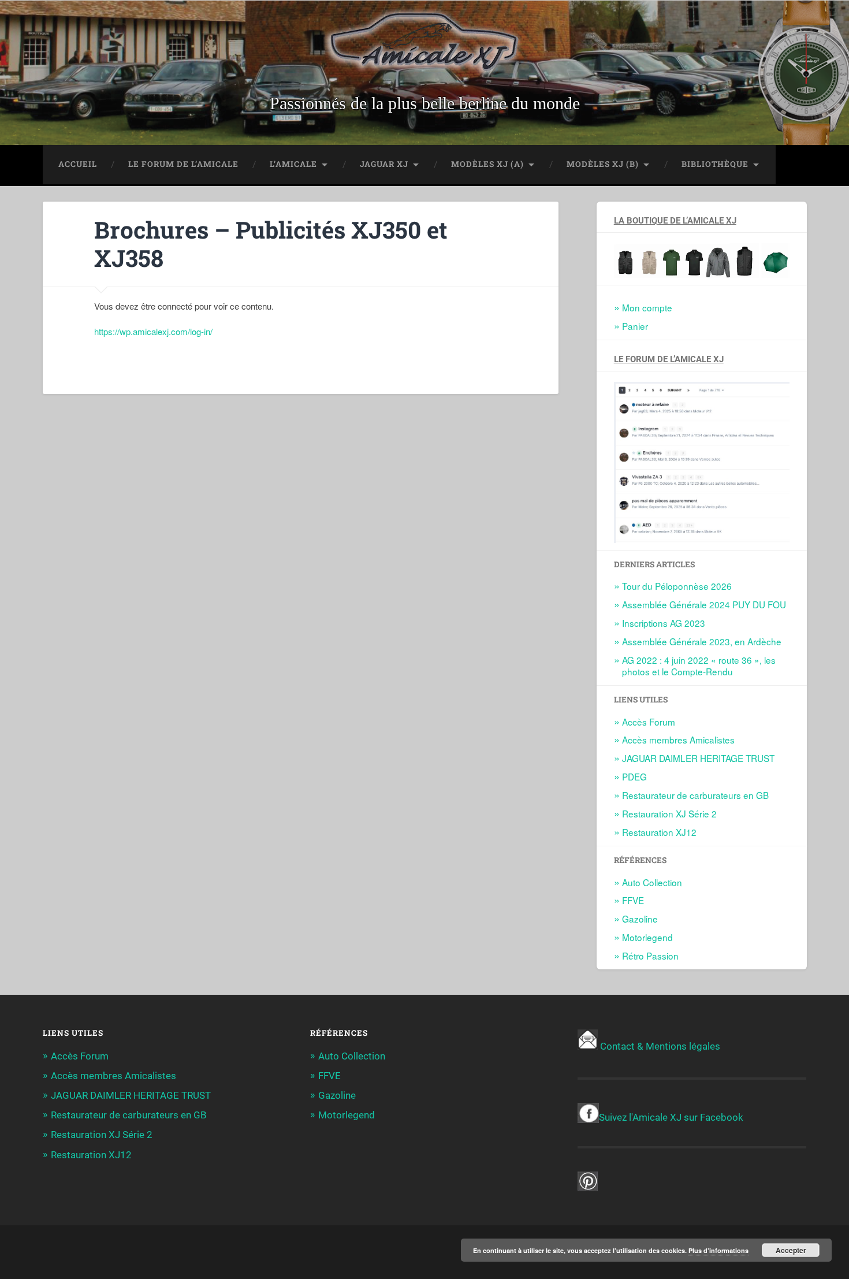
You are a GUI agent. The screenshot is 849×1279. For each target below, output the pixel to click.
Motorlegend (647, 937)
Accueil (77, 164)
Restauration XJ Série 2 (669, 813)
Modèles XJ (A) (487, 164)
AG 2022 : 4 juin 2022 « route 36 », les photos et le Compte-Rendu (699, 665)
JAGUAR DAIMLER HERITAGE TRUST (698, 758)
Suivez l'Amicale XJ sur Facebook (671, 1117)
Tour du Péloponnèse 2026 (677, 585)
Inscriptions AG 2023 (663, 622)
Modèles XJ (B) (603, 164)
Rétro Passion (650, 955)
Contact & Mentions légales (660, 1046)
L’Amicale (293, 164)
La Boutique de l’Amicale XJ (675, 220)
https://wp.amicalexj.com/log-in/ (153, 331)
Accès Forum (648, 721)
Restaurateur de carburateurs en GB (695, 795)
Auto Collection (652, 882)
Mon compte (647, 307)
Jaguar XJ (384, 164)
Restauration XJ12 (659, 832)
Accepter (791, 1250)
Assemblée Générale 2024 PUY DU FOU (704, 604)
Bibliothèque (715, 164)
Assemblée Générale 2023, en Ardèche (701, 641)
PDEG (634, 776)
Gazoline (640, 918)
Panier (635, 325)
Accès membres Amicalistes (678, 739)
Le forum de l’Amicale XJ (669, 359)
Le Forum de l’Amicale (183, 164)
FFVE (633, 900)
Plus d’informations (718, 1250)
